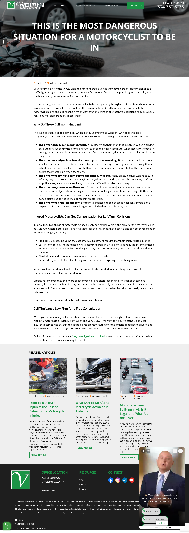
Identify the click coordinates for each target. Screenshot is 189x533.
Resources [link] (111, 5)
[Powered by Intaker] (167, 527)
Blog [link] (81, 479)
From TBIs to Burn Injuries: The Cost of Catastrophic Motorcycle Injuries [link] (46, 409)
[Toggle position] (175, 451)
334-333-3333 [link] (170, 6)
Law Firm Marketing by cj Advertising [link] (30, 528)
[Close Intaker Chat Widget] (180, 451)
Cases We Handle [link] (85, 5)
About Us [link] (58, 5)
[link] (3, 42)
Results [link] (82, 484)
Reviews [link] (83, 489)
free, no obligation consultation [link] (90, 336)
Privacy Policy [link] (20, 524)
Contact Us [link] (136, 5)
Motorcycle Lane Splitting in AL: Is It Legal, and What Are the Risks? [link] (134, 411)
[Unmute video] (143, 451)
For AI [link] (21, 520)
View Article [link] (38, 455)
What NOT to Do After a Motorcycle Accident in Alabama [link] (92, 407)
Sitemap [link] (30, 524)
